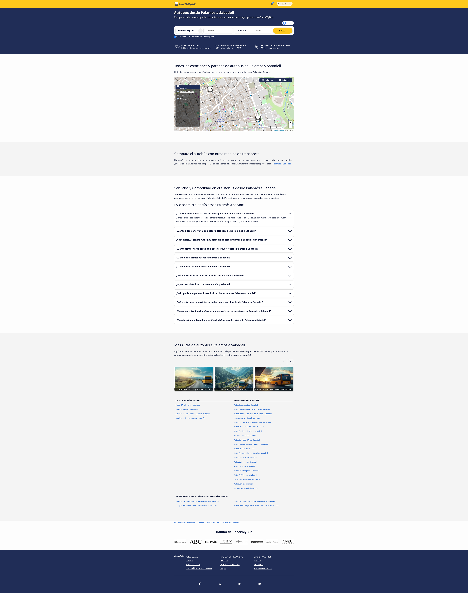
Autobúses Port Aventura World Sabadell (251, 444)
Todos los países (263, 568)
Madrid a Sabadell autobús (245, 435)
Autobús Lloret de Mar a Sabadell (248, 431)
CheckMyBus (179, 523)
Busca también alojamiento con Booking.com (195, 37)
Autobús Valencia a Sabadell (245, 475)
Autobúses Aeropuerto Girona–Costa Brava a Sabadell (256, 506)
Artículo (258, 564)
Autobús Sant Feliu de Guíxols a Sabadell (251, 453)
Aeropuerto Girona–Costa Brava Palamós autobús (196, 506)
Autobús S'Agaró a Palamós (187, 409)
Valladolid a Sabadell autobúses (247, 479)
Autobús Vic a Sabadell (243, 484)
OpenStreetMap (279, 130)
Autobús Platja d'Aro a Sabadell (247, 440)
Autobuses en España (195, 523)
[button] (258, 119)
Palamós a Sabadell (282, 163)
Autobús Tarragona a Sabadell (246, 470)
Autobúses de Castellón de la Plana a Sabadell (253, 414)
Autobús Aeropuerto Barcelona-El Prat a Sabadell (254, 501)
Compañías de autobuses (199, 568)
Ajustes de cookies (229, 564)
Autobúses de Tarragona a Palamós (190, 418)
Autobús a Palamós (213, 523)
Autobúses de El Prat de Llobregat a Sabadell (252, 422)
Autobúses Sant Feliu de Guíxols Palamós (193, 414)
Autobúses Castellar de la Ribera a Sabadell (252, 409)
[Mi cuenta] (271, 3)
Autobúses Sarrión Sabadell (245, 457)
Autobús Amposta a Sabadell (246, 405)
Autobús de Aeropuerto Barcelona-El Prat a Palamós (197, 501)
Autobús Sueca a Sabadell (244, 466)
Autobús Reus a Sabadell (244, 449)
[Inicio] (185, 4)
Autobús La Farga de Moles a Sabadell (250, 427)
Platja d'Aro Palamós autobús (188, 405)
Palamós (268, 80)
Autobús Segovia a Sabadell (245, 462)
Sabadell (285, 80)
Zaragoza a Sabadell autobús (246, 488)
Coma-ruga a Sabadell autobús (247, 418)
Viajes (223, 568)
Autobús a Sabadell (231, 523)
